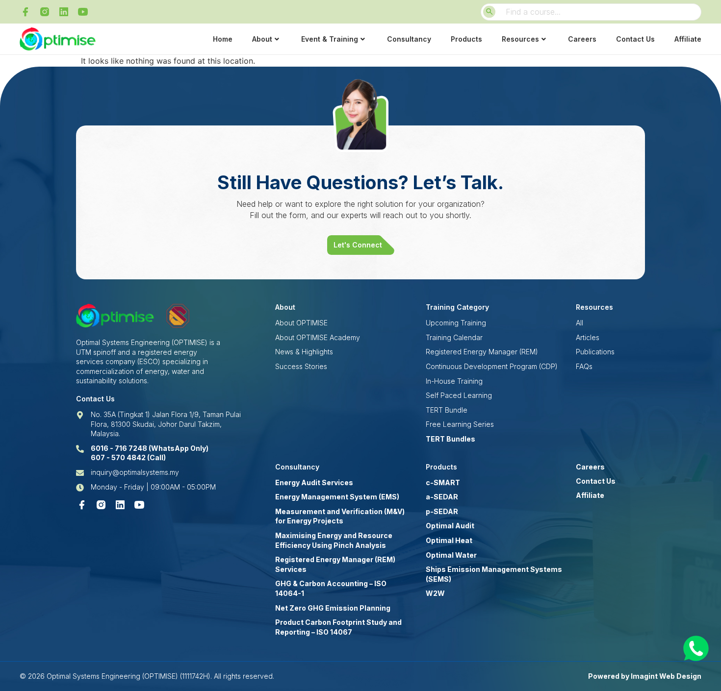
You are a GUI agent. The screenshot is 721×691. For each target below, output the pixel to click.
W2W (435, 593)
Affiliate (687, 39)
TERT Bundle (446, 410)
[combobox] (591, 12)
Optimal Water (451, 555)
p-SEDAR (442, 511)
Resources (520, 39)
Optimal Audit (450, 525)
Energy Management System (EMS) (337, 497)
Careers (582, 39)
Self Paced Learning (459, 395)
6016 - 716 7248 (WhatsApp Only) (149, 448)
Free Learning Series (460, 424)
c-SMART (443, 482)
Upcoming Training (456, 323)
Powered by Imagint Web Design (644, 676)
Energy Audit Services (314, 482)
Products (466, 39)
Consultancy (409, 39)
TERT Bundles (450, 439)
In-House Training (454, 381)
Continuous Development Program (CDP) (492, 366)
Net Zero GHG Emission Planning (332, 608)
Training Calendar (454, 337)
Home (222, 39)
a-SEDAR (442, 497)
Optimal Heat (449, 540)
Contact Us (635, 39)
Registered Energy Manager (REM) (482, 351)
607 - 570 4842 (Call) (128, 457)
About (262, 39)
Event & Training (329, 39)
